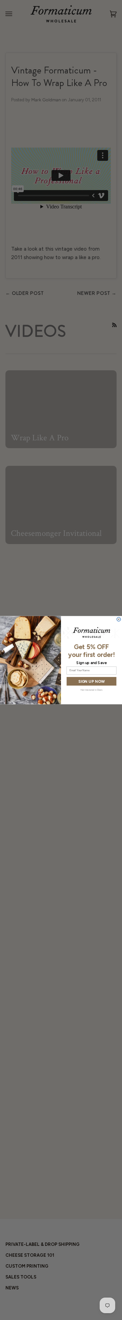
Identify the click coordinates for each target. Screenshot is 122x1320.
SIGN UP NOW (91, 681)
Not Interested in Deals (91, 689)
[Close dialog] (119, 619)
